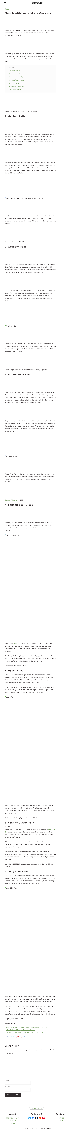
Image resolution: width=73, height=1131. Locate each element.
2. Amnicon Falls (15, 74)
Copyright (12, 1120)
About (60, 1120)
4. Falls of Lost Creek (16, 80)
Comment (9, 1053)
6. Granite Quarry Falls (16, 86)
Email (7, 1087)
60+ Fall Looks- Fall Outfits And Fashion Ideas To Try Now (26, 1027)
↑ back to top (36, 1108)
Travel (7, 9)
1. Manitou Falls (14, 71)
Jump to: (12, 67)
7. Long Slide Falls (15, 89)
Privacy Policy (12, 1118)
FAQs (13, 1123)
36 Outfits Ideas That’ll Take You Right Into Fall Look (24, 1032)
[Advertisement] (30, 21)
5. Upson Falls (14, 83)
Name (7, 1080)
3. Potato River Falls (16, 77)
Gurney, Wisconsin (11, 500)
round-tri (17, 643)
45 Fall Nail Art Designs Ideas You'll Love (20, 1030)
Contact (60, 1118)
